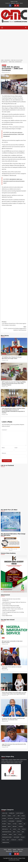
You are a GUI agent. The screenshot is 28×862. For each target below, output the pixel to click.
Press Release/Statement (7, 837)
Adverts (9, 849)
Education (4, 65)
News (3, 637)
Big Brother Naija (19, 813)
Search (21, 3)
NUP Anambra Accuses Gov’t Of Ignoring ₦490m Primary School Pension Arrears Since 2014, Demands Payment (14, 383)
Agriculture (4, 813)
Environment (19, 821)
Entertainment (12, 821)
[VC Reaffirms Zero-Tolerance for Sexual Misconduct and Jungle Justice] (14, 346)
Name (3, 447)
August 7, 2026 (5, 386)
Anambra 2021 (11, 813)
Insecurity (15, 826)
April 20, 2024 (5, 72)
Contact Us (7, 3)
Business (9, 815)
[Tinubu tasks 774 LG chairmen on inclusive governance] (14, 656)
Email (16, 447)
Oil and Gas (4, 834)
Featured (4, 823)
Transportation (5, 842)
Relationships (16, 837)
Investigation (5, 829)
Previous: (14, 323)
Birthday (4, 815)
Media (14, 831)
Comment (4, 429)
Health (9, 826)
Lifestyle (24, 829)
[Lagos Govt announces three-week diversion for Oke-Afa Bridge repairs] (14, 733)
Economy (4, 818)
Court (14, 815)
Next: (15, 328)
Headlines (4, 826)
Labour (14, 829)
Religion (23, 837)
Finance (9, 823)
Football (15, 823)
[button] (2, 27)
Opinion (17, 3)
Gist (24, 823)
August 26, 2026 (5, 669)
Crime (18, 815)
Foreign (20, 823)
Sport (8, 839)
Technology (13, 839)
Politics (20, 834)
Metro (18, 831)
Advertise (13, 3)
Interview (21, 826)
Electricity (4, 821)
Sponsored (15, 851)
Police (15, 834)
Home (5, 849)
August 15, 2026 (5, 360)
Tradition (20, 839)
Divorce (23, 815)
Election (23, 818)
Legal (19, 829)
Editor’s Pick (20, 849)
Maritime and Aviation (6, 831)
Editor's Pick (10, 818)
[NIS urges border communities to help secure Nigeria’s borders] (14, 630)
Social (3, 839)
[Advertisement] (14, 44)
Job (10, 829)
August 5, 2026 (5, 414)
